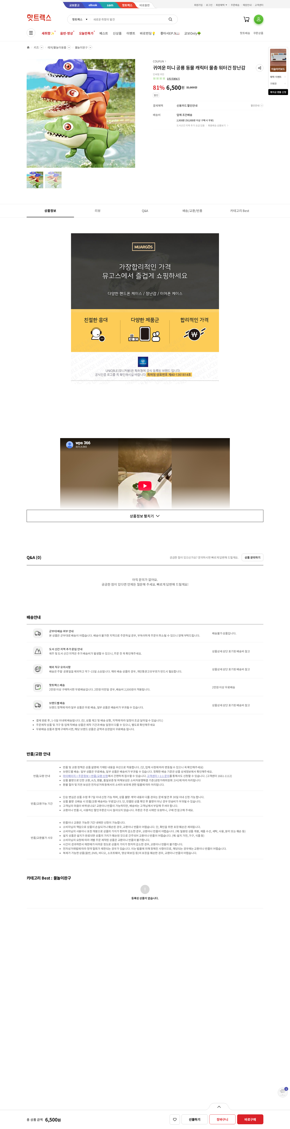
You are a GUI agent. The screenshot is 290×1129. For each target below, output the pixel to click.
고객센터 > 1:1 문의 (158, 776)
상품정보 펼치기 (142, 515)
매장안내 (247, 5)
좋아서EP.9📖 (170, 33)
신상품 (117, 33)
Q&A (145, 210)
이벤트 (130, 33)
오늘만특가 (86, 33)
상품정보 (50, 210)
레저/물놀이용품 (57, 47)
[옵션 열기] (218, 1106)
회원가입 (198, 5)
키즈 (36, 47)
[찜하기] (175, 1119)
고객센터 (259, 5)
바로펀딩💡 (147, 33)
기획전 (273, 83)
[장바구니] (246, 19)
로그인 (209, 5)
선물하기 (194, 1119)
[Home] (28, 47)
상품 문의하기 (252, 557)
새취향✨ (48, 33)
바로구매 (250, 1119)
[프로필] (258, 19)
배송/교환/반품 (192, 210)
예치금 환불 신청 (278, 92)
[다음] (136, 115)
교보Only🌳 (192, 33)
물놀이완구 (81, 47)
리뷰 (98, 210)
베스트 (103, 33)
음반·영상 (66, 33)
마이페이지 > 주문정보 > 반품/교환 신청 (85, 776)
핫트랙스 (77, 19)
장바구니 (222, 1119)
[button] (259, 68)
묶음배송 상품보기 (217, 125)
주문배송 (235, 5)
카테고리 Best (239, 210)
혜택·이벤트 (276, 76)
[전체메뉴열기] (31, 32)
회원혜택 (220, 5)
